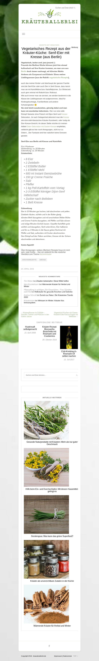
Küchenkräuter (46, 254)
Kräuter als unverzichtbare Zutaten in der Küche (52, 581)
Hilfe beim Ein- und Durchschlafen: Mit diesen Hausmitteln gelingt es (52, 490)
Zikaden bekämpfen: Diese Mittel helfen (52, 281)
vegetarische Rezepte (58, 77)
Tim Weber (28, 281)
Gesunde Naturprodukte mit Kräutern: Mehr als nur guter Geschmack (52, 443)
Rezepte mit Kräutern (49, 45)
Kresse (64, 114)
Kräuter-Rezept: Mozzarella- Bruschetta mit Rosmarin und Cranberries (49, 331)
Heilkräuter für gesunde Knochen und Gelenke (53, 292)
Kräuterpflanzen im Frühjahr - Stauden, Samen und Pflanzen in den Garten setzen (35, 314)
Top (75, 656)
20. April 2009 (27, 269)
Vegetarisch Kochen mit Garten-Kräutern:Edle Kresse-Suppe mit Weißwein (66, 314)
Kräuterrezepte (29, 259)
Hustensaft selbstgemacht (30, 328)
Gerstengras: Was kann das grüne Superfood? (52, 536)
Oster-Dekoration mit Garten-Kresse (41, 126)
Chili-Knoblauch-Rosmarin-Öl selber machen (69, 353)
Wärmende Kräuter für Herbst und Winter (52, 626)
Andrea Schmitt (30, 295)
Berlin (23, 71)
